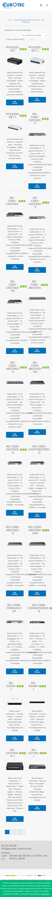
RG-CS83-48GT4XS (34, 284)
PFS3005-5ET (13, 49)
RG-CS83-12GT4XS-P (35, 118)
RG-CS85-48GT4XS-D (13, 530)
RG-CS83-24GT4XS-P (35, 202)
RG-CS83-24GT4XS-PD (13, 286)
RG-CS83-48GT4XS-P (13, 367)
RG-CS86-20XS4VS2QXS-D (39, 608)
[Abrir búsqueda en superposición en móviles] (41, 5)
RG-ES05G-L (11, 686)
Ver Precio (14, 102)
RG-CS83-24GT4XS (12, 201)
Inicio (10, 20)
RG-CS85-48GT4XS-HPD (35, 530)
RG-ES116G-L (34, 753)
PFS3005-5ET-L (35, 49)
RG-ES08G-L (34, 686)
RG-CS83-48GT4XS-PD (35, 367)
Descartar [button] (45, 894)
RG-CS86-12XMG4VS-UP (14, 608)
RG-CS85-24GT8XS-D (13, 449)
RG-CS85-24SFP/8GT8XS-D (39, 449)
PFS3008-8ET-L (13, 115)
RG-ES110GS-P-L (12, 753)
